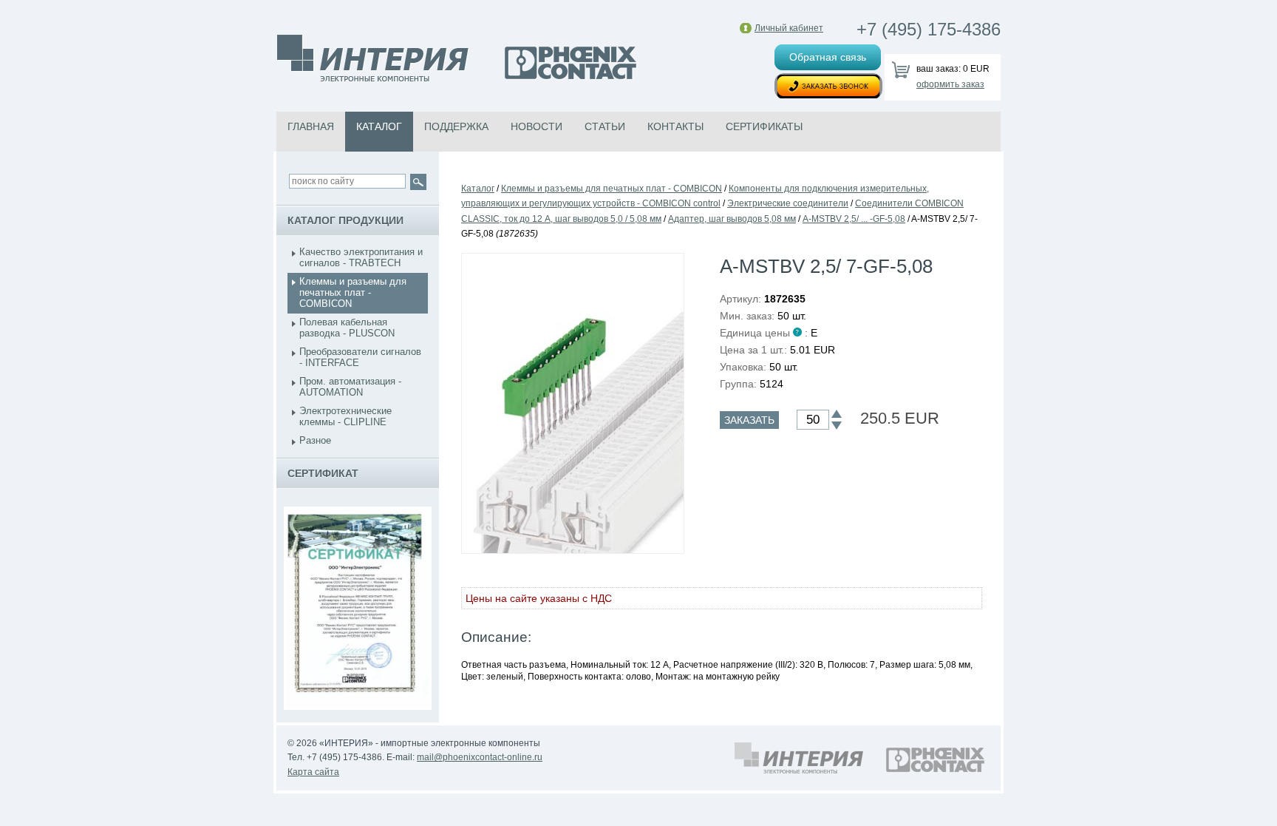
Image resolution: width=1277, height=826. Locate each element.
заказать (749, 420)
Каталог (379, 126)
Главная (310, 126)
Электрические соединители (787, 203)
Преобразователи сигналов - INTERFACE (360, 357)
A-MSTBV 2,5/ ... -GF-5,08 (854, 219)
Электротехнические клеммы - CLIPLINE (345, 416)
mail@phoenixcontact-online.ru (479, 757)
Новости (536, 126)
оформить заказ (950, 84)
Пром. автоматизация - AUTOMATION (350, 387)
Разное (315, 440)
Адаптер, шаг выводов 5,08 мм (732, 219)
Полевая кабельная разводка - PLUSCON (347, 327)
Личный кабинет (789, 28)
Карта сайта (313, 772)
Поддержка (456, 126)
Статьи (605, 126)
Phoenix (457, 60)
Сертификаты (764, 126)
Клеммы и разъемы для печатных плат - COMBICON (352, 292)
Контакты (675, 126)
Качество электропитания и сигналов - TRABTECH (361, 257)
